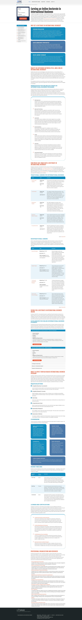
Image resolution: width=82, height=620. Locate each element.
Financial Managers (35, 251)
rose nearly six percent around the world (49, 18)
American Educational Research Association (38, 594)
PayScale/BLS (63, 236)
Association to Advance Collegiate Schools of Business (40, 584)
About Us (52, 1)
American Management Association (37, 561)
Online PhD (43, 1)
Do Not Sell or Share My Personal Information (45, 617)
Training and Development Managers (34, 281)
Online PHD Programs (21, 4)
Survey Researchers (35, 225)
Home (29, 1)
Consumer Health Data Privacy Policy (43, 618)
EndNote (32, 597)
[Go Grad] (24, 610)
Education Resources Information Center (38, 602)
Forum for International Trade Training (38, 565)
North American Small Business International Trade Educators (42, 574)
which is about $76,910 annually (47, 169)
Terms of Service (39, 616)
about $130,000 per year (44, 171)
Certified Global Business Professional (41, 525)
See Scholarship (37, 344)
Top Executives (34, 191)
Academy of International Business (37, 579)
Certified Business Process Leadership (41, 534)
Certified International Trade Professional (42, 517)
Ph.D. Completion (34, 589)
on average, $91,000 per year (47, 168)
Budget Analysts (34, 265)
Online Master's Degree (36, 1)
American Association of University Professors (39, 570)
